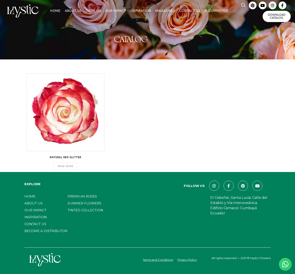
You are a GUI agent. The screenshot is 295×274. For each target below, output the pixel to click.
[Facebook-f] (282, 5)
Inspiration (140, 11)
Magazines (165, 11)
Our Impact (115, 11)
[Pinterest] (253, 5)
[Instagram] (272, 5)
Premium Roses (82, 196)
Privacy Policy (187, 259)
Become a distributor (45, 231)
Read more (65, 166)
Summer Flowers (84, 203)
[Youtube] (262, 5)
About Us (73, 11)
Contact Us (189, 11)
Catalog (93, 11)
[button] (243, 5)
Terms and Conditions (158, 259)
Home (55, 11)
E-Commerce (216, 11)
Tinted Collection (85, 210)
